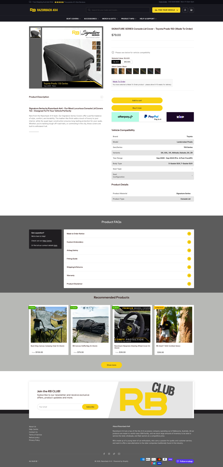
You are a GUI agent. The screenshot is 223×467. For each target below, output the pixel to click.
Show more (111, 365)
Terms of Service (35, 435)
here (55, 245)
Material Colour (121, 58)
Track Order (163, 2)
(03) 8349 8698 (174, 2)
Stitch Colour (119, 66)
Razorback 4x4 (106, 461)
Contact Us (33, 432)
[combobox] (118, 10)
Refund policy (34, 437)
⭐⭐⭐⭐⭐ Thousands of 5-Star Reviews (69, 2)
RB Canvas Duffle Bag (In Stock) (85, 346)
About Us (32, 427)
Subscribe (90, 407)
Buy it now (137, 108)
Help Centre (47, 241)
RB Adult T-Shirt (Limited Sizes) (168, 346)
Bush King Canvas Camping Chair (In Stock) (47, 346)
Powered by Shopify (121, 461)
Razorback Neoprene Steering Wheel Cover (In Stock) (132, 347)
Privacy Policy (34, 440)
